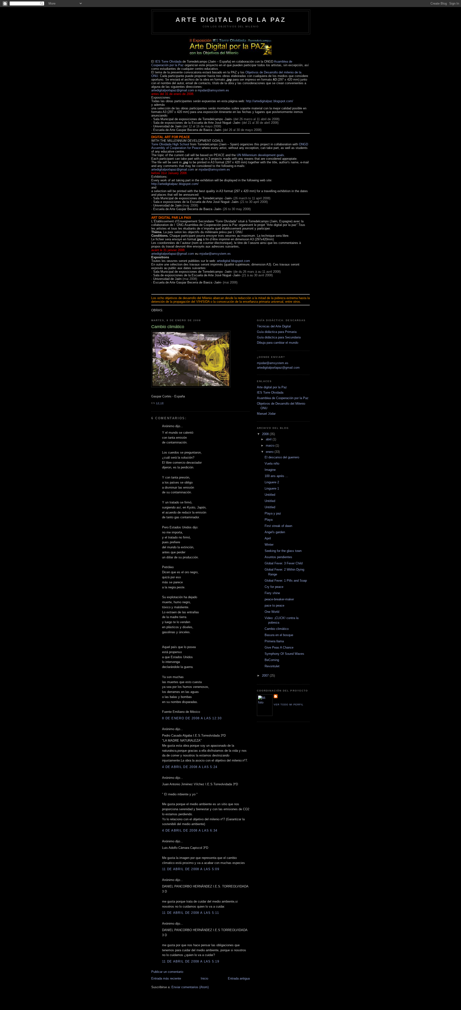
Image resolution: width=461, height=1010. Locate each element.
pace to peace (274, 605)
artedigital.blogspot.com (233, 261)
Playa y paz (273, 513)
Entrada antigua (239, 978)
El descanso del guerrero (282, 457)
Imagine (270, 470)
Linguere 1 (272, 488)
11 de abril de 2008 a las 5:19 (190, 961)
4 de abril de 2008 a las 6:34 (190, 830)
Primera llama (274, 641)
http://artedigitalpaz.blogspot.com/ (269, 101)
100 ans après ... (276, 476)
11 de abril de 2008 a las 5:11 (190, 913)
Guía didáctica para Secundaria (279, 337)
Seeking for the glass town (283, 551)
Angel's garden (275, 532)
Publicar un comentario (167, 972)
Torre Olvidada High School (170, 144)
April (268, 538)
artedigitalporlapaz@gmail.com (172, 90)
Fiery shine (272, 593)
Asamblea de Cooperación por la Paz (283, 398)
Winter (269, 544)
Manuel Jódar (266, 413)
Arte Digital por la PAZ (231, 19)
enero (270, 452)
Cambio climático (277, 629)
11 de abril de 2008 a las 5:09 (190, 869)
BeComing (272, 660)
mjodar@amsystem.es (213, 90)
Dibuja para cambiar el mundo (277, 342)
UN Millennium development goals (260, 155)
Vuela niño (272, 463)
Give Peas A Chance (279, 647)
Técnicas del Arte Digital (274, 326)
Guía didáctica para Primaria (277, 332)
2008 (266, 434)
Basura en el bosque (279, 635)
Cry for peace (274, 587)
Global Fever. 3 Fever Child (284, 563)
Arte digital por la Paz (272, 387)
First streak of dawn (278, 526)
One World (272, 612)
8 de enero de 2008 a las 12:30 (192, 718)
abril (269, 439)
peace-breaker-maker (279, 599)
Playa (269, 519)
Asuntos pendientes (278, 557)
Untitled (270, 494)
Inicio (204, 978)
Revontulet (272, 666)
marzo (270, 445)
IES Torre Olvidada (168, 61)
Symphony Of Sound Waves (284, 654)
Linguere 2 (272, 482)
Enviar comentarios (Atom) (190, 987)
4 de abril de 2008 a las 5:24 (190, 767)
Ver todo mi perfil (288, 704)
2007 (266, 675)
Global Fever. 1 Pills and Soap (286, 580)
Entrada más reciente (166, 978)
